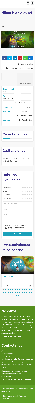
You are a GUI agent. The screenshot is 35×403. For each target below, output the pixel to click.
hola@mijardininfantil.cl (21, 379)
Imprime (11, 68)
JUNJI (12, 18)
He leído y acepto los (15, 227)
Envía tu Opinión (17, 234)
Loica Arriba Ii (8, 276)
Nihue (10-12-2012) (20, 18)
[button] (3, 290)
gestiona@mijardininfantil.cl (12, 359)
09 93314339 (27, 111)
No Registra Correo (24, 116)
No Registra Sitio (25, 120)
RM (16, 103)
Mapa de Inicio (5, 18)
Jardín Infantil (8, 99)
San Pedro (28, 103)
